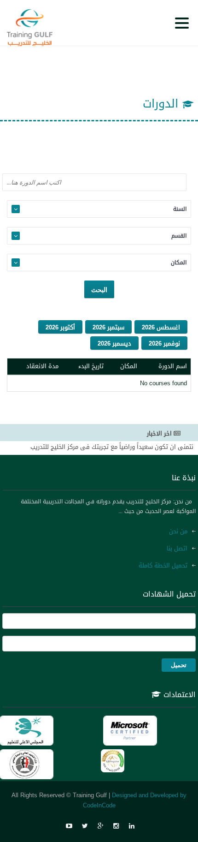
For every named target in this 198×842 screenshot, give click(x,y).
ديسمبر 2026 (114, 343)
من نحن (178, 531)
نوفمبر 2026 (164, 343)
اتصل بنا (177, 548)
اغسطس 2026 (161, 327)
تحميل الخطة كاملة (163, 565)
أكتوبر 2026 (60, 327)
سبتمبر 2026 (108, 327)
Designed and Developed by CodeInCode (135, 800)
